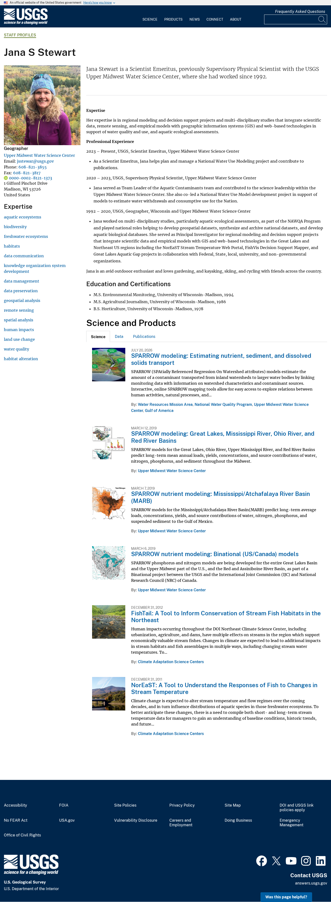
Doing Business (238, 820)
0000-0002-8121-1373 (30, 177)
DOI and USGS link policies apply (297, 807)
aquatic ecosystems (22, 217)
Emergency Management (291, 822)
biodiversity (15, 226)
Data (119, 336)
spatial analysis (18, 319)
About (235, 19)
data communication (24, 255)
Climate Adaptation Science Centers (171, 662)
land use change (19, 339)
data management (21, 281)
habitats (12, 246)
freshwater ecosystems (26, 236)
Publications (144, 336)
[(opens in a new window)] (261, 860)
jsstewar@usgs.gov (35, 161)
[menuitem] (150, 16)
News (194, 19)
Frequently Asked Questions (300, 11)
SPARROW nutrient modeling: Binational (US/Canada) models (215, 554)
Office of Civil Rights (22, 835)
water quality (16, 349)
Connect (214, 19)
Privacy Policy (182, 805)
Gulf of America (159, 410)
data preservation (21, 290)
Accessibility (15, 805)
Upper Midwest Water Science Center (39, 155)
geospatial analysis (22, 300)
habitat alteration (21, 358)
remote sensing (19, 310)
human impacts (19, 329)
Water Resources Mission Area (165, 404)
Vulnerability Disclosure (135, 820)
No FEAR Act (15, 820)
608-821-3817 (26, 172)
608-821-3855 (32, 167)
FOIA (63, 805)
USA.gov (67, 820)
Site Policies (125, 805)
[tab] (98, 336)
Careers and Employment (180, 822)
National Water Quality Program (223, 404)
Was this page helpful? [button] (286, 897)
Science (150, 19)
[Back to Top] (313, 884)
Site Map (233, 805)
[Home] (25, 23)
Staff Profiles (20, 35)
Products (173, 19)
